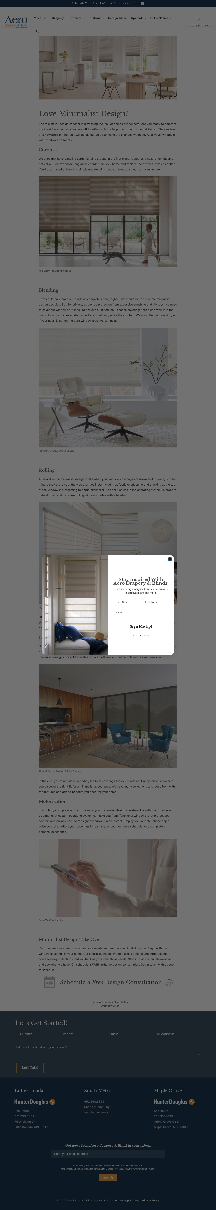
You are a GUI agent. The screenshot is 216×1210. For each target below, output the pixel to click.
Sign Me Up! (141, 626)
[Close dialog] (170, 559)
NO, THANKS (141, 635)
